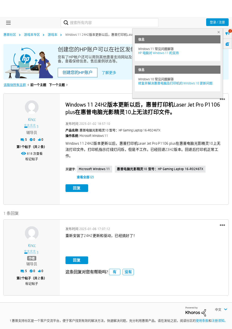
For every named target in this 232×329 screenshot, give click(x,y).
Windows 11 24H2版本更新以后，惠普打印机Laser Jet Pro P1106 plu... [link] (112, 35)
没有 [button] (128, 272)
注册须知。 (219, 321)
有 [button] (114, 272)
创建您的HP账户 (78, 72)
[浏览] (7, 22)
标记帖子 (31, 159)
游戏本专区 (32, 35)
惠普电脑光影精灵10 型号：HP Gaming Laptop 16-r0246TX (160, 169)
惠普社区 (9, 35)
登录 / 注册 (217, 22)
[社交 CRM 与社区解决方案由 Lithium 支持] (196, 311)
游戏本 (52, 35)
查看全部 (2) (85, 177)
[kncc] (32, 107)
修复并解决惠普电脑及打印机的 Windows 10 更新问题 (175, 83)
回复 (77, 188)
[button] (222, 99)
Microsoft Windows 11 (94, 169)
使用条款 (202, 321)
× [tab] (218, 32)
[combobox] (109, 22)
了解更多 (109, 73)
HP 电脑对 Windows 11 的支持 (158, 53)
